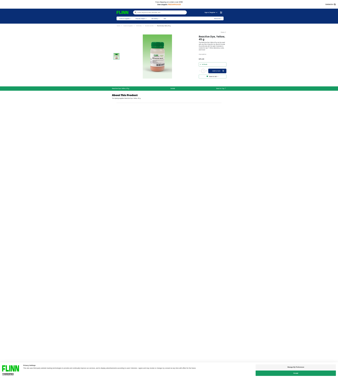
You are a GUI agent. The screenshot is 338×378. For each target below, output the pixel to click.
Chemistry (139, 26)
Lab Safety (154, 18)
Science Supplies (124, 18)
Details (172, 88)
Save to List (213, 76)
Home (118, 26)
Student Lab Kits (149, 26)
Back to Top (220, 88)
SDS (165, 18)
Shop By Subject (140, 18)
